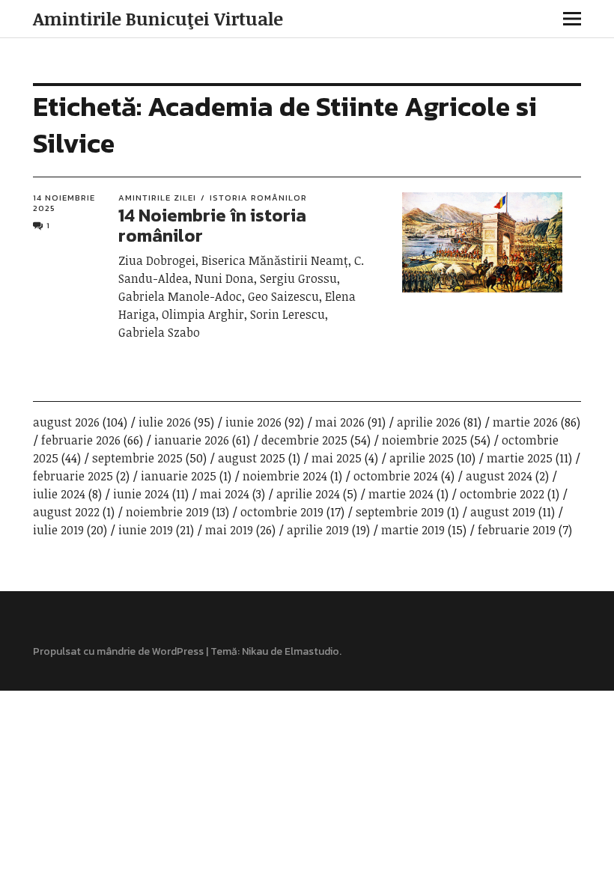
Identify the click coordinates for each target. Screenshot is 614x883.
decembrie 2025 (304, 440)
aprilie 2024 (308, 494)
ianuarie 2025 (178, 476)
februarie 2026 (81, 440)
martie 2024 (401, 494)
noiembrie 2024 (285, 476)
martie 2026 (525, 422)
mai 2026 (340, 422)
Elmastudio (312, 651)
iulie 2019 (58, 530)
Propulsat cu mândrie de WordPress (118, 651)
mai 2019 (229, 530)
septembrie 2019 (400, 512)
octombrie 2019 (281, 512)
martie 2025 (520, 458)
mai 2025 (336, 458)
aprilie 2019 (318, 530)
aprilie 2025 (421, 458)
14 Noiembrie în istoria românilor (212, 225)
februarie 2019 (517, 530)
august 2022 (66, 512)
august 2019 (502, 512)
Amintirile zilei (157, 198)
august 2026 (66, 422)
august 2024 (499, 476)
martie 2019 (413, 530)
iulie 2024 (59, 494)
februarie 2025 (73, 476)
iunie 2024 (141, 494)
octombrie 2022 (502, 494)
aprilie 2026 (428, 422)
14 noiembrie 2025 (64, 203)
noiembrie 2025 (424, 440)
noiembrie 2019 (167, 512)
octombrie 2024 (395, 476)
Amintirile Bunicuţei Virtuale (158, 18)
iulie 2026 (165, 422)
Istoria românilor (258, 198)
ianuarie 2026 (191, 440)
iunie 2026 (253, 422)
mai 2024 (224, 494)
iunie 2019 (145, 530)
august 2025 (251, 458)
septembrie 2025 (137, 458)
